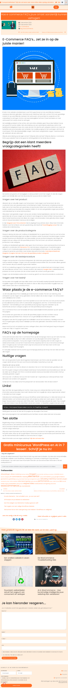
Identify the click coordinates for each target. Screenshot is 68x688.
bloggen (32, 474)
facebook (42, 476)
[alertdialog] (34, 2)
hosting (17, 479)
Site (3, 645)
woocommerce (28, 29)
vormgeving (46, 483)
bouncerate (40, 474)
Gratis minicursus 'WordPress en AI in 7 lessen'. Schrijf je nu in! (34, 447)
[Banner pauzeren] (62, 2)
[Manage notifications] (4, 683)
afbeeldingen (5, 474)
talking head (20, 483)
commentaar (51, 474)
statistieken (12, 483)
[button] (33, 7)
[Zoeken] (65, 466)
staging (7, 483)
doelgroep (7, 476)
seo (60, 481)
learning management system (32, 479)
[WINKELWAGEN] (56, 7)
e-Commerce (24, 27)
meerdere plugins (61, 479)
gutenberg (12, 479)
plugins (51, 481)
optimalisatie (34, 481)
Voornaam (4, 670)
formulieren (47, 477)
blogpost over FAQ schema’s (16, 223)
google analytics (59, 477)
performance (43, 481)
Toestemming (4, 676)
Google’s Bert (47, 269)
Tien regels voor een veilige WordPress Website (19, 506)
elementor (33, 476)
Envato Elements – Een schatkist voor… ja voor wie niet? (22, 496)
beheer (27, 474)
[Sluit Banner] (66, 2)
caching (46, 474)
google (52, 476)
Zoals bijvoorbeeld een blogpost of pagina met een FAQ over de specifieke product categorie (31, 252)
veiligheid (26, 483)
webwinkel (53, 483)
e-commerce (15, 476)
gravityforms (5, 479)
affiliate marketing (16, 474)
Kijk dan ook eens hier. (37, 438)
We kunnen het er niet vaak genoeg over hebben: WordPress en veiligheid (28, 510)
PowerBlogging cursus (49, 225)
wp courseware (24, 486)
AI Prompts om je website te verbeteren (16, 500)
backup (23, 474)
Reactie (4, 611)
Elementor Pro (25, 247)
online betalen (13, 481)
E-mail (4, 638)
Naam (3, 632)
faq (21, 29)
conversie (56, 474)
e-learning (24, 477)
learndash (22, 479)
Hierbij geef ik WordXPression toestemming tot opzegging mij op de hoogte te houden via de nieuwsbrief (15, 680)
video (32, 483)
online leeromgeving (24, 481)
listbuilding (44, 479)
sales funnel (56, 481)
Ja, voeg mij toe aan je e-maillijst (13, 655)
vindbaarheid (39, 483)
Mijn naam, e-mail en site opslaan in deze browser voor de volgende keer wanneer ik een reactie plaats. (33, 652)
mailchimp (52, 479)
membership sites (5, 481)
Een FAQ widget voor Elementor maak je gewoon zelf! (21, 503)
